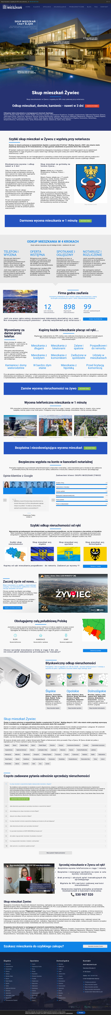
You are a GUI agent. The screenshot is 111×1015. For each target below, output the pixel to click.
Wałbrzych (61, 966)
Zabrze (7, 973)
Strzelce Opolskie (37, 976)
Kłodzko (61, 993)
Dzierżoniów (62, 986)
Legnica (61, 969)
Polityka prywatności (90, 982)
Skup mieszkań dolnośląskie (92, 989)
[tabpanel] (29, 507)
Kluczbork (34, 973)
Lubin (60, 971)
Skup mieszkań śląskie (91, 984)
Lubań (60, 995)
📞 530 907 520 (82, 894)
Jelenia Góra (62, 973)
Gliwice (8, 971)
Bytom (7, 978)
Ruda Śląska (9, 981)
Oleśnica (61, 983)
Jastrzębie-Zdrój (10, 995)
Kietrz (33, 1000)
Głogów (61, 976)
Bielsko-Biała (9, 976)
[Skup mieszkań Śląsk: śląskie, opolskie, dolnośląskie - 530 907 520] (12, 6)
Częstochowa (9, 966)
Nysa (33, 969)
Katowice (8, 964)
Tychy (7, 986)
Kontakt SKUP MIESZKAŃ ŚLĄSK (94, 992)
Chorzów (8, 990)
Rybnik (7, 983)
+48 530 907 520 (33, 1)
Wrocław (61, 964)
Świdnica (61, 978)
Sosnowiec (9, 969)
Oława (60, 990)
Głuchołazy (35, 988)
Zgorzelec (61, 988)
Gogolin (34, 998)
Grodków (34, 995)
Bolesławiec (62, 981)
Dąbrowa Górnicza (10, 988)
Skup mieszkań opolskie (91, 987)
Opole (33, 964)
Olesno (34, 990)
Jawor (60, 1000)
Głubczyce (35, 986)
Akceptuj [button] (81, 1012)
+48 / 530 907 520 (92, 975)
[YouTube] (109, 1)
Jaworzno (8, 993)
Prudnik (34, 978)
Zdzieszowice (36, 993)
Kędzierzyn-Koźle (37, 966)
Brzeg (33, 971)
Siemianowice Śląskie (11, 1000)
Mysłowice (8, 998)
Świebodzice (62, 998)
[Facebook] (107, 1)
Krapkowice (35, 981)
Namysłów (35, 983)
